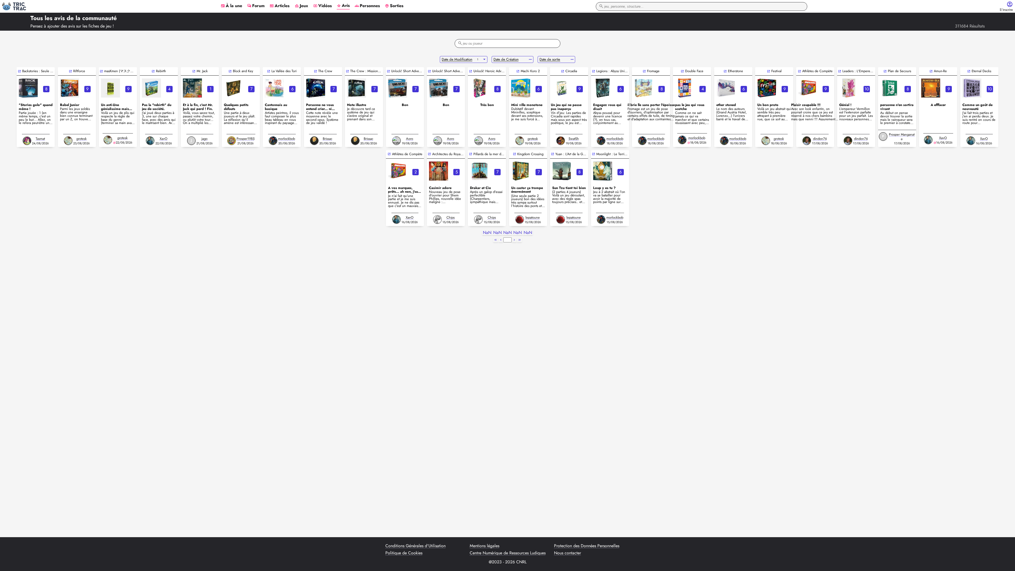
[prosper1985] (231, 140)
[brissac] (314, 140)
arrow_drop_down (484, 59)
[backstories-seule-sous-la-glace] (28, 88)
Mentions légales (484, 546)
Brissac (327, 138)
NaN (487, 232)
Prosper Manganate (902, 136)
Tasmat (40, 138)
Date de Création (506, 59)
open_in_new (19, 71)
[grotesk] (68, 140)
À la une (231, 6)
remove (530, 59)
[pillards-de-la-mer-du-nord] (479, 171)
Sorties (394, 6)
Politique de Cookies (403, 553)
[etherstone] (725, 88)
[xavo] (150, 140)
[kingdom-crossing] (520, 171)
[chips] (437, 219)
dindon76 (820, 138)
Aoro (409, 138)
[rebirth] (151, 88)
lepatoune (532, 217)
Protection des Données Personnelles (586, 546)
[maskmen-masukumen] (110, 88)
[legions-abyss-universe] (602, 88)
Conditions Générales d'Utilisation (415, 546)
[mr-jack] (192, 88)
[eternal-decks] (971, 88)
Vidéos (322, 6)
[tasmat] (27, 140)
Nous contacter (567, 553)
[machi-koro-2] (520, 88)
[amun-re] (930, 88)
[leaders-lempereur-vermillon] (848, 88)
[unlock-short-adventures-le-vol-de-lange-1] (438, 88)
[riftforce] (69, 88)
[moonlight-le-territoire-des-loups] (602, 171)
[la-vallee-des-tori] (274, 88)
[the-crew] (315, 88)
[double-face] (684, 88)
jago (204, 138)
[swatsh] (560, 140)
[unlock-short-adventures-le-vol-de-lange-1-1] (397, 88)
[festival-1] (766, 88)
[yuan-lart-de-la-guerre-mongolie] (561, 171)
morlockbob (286, 138)
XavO (163, 138)
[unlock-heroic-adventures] (479, 88)
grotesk (81, 138)
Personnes (367, 6)
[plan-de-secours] (889, 88)
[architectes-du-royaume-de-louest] (438, 171)
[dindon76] (806, 140)
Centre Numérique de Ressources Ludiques (508, 553)
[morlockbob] (273, 140)
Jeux (301, 6)
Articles (279, 6)
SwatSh (574, 138)
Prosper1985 (246, 138)
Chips (450, 217)
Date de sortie (549, 59)
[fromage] (643, 88)
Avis (343, 5)
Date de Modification (457, 59)
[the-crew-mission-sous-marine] (356, 88)
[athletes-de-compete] (807, 88)
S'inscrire (1006, 10)
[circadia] (561, 88)
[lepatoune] (519, 219)
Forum (256, 6)
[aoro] (396, 140)
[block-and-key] (233, 88)
